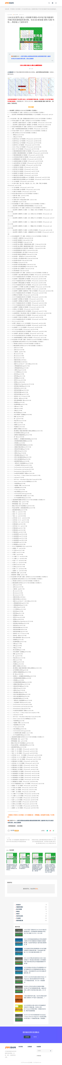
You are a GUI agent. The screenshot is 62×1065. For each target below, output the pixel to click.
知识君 (12, 830)
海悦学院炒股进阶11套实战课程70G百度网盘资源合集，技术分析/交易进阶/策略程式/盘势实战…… (11, 867)
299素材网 (12, 9)
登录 (36, 888)
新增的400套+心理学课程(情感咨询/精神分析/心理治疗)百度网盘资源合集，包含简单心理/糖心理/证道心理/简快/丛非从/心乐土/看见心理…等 (44, 841)
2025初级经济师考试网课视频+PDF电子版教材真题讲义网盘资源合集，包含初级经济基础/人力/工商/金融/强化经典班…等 (35, 950)
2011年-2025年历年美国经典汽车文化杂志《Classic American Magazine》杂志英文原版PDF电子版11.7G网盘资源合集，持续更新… (35, 1016)
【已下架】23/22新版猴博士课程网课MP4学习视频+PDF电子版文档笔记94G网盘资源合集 (17, 840)
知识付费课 (18, 9)
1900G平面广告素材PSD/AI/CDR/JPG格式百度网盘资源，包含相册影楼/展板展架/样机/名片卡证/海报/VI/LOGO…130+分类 (35, 931)
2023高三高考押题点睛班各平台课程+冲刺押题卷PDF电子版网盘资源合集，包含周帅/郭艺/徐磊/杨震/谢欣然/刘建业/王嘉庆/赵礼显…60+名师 (50, 868)
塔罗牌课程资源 (11, 826)
